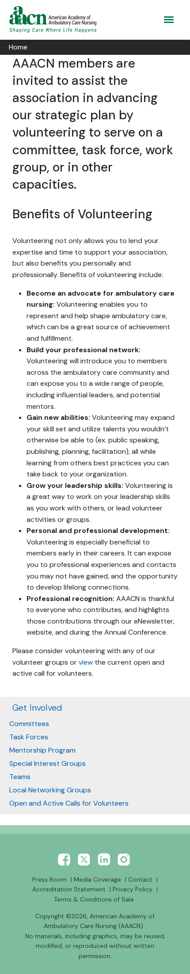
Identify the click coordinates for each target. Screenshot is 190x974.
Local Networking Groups (50, 790)
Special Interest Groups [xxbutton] (47, 763)
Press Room (49, 879)
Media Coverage (97, 879)
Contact (140, 879)
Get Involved (37, 707)
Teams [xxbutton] (19, 776)
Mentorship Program (42, 750)
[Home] (54, 19)
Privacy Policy (132, 889)
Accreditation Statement (69, 889)
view (86, 662)
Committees (29, 723)
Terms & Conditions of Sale (94, 899)
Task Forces (28, 737)
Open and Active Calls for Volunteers (69, 803)
